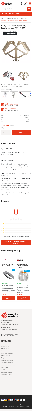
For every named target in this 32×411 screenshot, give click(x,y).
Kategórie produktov (11, 14)
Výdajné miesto (5, 355)
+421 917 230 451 (10, 336)
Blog (2, 358)
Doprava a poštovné (6, 351)
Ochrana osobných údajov (8, 365)
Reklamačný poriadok (7, 362)
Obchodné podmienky (7, 360)
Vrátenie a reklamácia (7, 353)
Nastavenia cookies (6, 374)
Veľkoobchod (5, 348)
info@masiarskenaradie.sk (11, 334)
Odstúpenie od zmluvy (7, 372)
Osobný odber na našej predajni (12, 110)
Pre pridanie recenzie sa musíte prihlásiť (16, 242)
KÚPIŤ (7, 298)
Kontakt (3, 370)
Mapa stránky (4, 367)
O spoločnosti (5, 346)
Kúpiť (20, 133)
